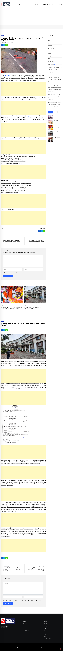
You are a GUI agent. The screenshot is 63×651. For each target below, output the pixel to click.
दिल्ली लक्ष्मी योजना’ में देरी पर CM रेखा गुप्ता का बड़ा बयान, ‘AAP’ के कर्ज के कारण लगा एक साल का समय (55, 69)
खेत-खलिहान (37, 4)
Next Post (41, 566)
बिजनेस (48, 4)
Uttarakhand (8, 75)
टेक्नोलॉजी (44, 4)
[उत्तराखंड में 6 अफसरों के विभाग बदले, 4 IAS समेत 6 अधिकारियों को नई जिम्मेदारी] (50, 133)
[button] (43, 283)
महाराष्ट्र (49, 56)
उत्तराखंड (28, 4)
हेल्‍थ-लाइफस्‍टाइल (51, 61)
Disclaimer (25, 625)
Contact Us (25, 623)
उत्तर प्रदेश (49, 38)
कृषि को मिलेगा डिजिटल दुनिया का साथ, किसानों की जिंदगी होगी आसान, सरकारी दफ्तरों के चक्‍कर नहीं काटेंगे (36, 242)
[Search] (59, 5)
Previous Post (6, 566)
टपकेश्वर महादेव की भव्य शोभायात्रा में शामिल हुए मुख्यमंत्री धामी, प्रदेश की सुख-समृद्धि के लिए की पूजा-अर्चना (11, 308)
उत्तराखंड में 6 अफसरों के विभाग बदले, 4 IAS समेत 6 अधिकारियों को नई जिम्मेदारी (33, 308)
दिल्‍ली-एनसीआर (22, 4)
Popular (55, 111)
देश (32, 4)
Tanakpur (28, 116)
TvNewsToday (4, 42)
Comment (60, 111)
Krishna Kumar (4, 327)
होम (16, 4)
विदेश (53, 4)
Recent (50, 111)
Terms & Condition (26, 630)
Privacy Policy (25, 628)
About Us (24, 621)
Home (24, 627)
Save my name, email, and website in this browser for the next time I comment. (22, 273)
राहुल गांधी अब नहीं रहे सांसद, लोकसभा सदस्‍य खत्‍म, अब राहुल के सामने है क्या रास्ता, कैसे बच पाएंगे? (11, 242)
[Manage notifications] (60, 649)
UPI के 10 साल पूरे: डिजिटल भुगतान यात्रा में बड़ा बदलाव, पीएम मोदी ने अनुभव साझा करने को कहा (35, 569)
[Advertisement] (31, 17)
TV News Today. (51, 647)
